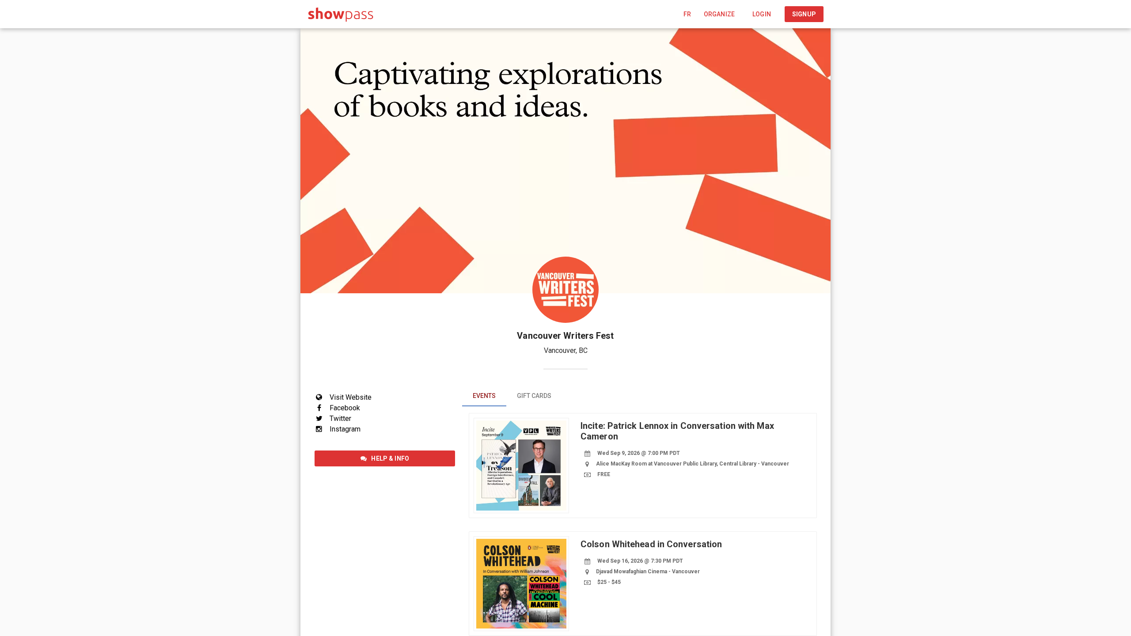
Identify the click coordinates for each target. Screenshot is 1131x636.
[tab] (484, 395)
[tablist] (643, 395)
